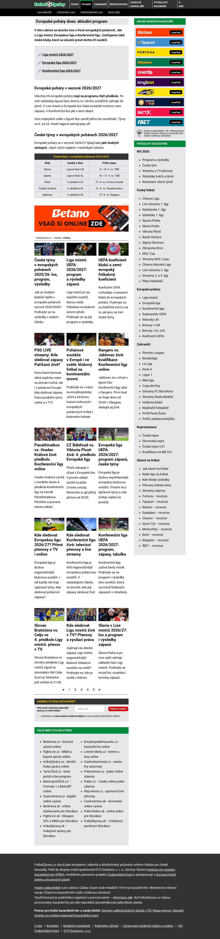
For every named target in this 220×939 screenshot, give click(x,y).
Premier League (153, 353)
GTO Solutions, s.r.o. (77, 931)
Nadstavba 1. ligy (154, 209)
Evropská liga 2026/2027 (59, 62)
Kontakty (53, 926)
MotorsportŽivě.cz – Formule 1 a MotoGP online (57, 786)
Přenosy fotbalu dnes (156, 485)
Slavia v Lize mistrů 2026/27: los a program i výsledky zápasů (112, 635)
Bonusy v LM (151, 325)
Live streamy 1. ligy (155, 204)
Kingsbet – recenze (155, 540)
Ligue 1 (147, 375)
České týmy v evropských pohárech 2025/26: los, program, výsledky (46, 272)
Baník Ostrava (151, 237)
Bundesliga (149, 358)
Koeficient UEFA (153, 336)
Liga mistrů (44, 12)
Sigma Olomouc (153, 242)
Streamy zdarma (153, 490)
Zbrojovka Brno (152, 248)
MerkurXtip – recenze (157, 529)
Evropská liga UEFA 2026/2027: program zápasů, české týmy (113, 454)
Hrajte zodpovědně (47, 887)
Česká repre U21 (153, 446)
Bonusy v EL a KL (154, 330)
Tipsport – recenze (155, 501)
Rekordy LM (150, 319)
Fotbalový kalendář (161, 4)
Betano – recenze (154, 507)
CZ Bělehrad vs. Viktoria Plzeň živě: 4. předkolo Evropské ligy (81, 452)
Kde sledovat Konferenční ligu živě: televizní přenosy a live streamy (81, 545)
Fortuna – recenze (154, 496)
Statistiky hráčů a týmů (158, 176)
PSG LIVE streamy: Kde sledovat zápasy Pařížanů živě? (48, 357)
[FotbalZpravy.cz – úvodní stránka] (49, 4)
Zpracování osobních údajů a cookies (148, 926)
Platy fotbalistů (152, 281)
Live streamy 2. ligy (155, 270)
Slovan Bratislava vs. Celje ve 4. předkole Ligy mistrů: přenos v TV (48, 637)
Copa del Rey (151, 386)
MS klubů (114, 12)
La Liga (147, 364)
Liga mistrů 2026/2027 (58, 54)
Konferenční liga (92, 12)
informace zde (123, 897)
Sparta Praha (151, 220)
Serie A (147, 369)
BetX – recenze (152, 534)
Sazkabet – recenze (156, 512)
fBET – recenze (152, 545)
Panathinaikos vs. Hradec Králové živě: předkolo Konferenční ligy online (48, 457)
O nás (181, 4)
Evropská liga (66, 12)
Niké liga (148, 380)
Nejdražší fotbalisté (155, 408)
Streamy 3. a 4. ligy (155, 275)
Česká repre (150, 435)
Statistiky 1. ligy (153, 215)
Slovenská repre (153, 441)
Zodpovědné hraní (120, 874)
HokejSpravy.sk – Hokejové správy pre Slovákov (57, 831)
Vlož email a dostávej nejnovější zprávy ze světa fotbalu (53, 709)
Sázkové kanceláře (137, 4)
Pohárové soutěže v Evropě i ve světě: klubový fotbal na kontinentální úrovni (79, 364)
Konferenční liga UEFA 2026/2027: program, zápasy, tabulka (112, 545)
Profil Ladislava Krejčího (158, 419)
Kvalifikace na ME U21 (157, 452)
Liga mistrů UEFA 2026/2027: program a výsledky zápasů (77, 272)
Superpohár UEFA (154, 314)
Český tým (149, 165)
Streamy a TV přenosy (157, 171)
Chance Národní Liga (156, 264)
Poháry (86, 4)
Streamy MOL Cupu (155, 259)
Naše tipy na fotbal (155, 474)
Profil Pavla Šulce (154, 413)
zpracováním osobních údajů (69, 716)
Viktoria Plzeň (151, 231)
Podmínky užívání (107, 926)
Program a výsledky (155, 160)
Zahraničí (100, 4)
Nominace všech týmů (157, 182)
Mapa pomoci (162, 910)
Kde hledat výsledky (155, 479)
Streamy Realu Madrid (157, 397)
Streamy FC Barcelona (157, 391)
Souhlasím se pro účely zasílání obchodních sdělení (80, 716)
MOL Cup (148, 253)
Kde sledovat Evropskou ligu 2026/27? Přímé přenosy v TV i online (48, 545)
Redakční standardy (76, 926)
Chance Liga (150, 198)
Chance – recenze (154, 518)
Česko (75, 4)
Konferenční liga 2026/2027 (61, 71)
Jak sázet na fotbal (155, 468)
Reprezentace (119, 4)
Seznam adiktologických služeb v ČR (126, 910)
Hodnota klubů (152, 402)
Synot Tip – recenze (156, 523)
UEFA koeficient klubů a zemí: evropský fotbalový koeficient (112, 269)
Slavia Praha (150, 226)
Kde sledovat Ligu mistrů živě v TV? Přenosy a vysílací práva (81, 632)
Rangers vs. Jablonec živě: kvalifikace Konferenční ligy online (112, 360)
